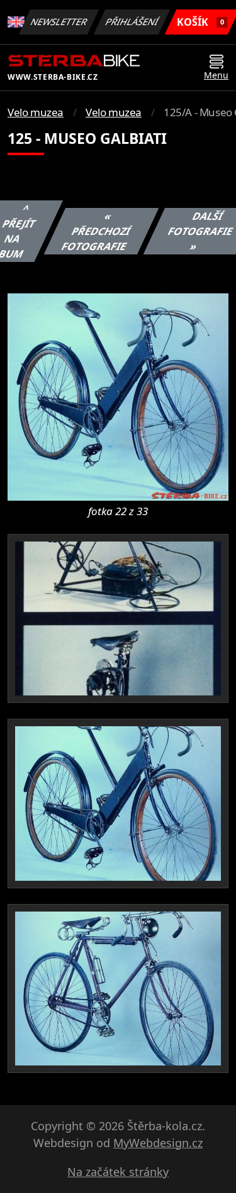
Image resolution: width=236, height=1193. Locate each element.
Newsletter (59, 22)
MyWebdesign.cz (158, 1142)
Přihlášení (132, 22)
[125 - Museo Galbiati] (118, 396)
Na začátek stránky (118, 1171)
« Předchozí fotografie (96, 231)
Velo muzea (36, 112)
